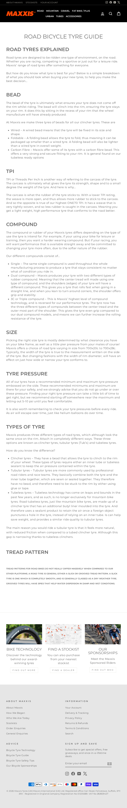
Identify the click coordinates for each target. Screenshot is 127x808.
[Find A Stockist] (63, 634)
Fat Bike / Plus (81, 10)
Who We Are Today (17, 718)
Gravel (65, 10)
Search (69, 733)
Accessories (73, 16)
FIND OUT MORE (24, 670)
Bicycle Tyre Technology (20, 750)
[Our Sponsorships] (103, 634)
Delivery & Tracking (77, 712)
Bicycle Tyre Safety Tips (20, 760)
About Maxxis (14, 2)
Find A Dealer (63, 670)
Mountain (52, 10)
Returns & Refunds (76, 723)
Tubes (60, 16)
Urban (50, 16)
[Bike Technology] (24, 634)
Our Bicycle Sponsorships (21, 765)
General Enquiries (17, 733)
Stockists (31, 2)
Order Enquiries (16, 728)
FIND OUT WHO (103, 670)
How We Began (15, 712)
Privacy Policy (73, 718)
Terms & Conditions (77, 728)
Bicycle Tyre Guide (17, 755)
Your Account (49, 2)
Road (40, 10)
